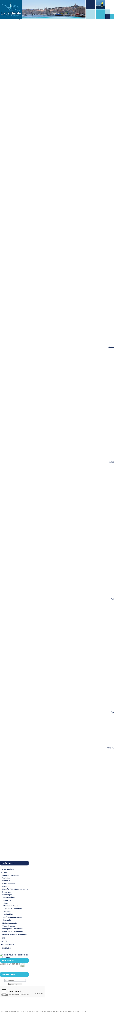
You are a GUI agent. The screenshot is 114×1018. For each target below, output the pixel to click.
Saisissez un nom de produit (12, 964)
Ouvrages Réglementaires (12, 929)
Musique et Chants (10, 906)
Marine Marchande (9, 923)
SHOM (43, 1011)
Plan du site (80, 1011)
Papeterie (7, 920)
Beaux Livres (7, 892)
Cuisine (6, 903)
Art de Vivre (7, 900)
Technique (6, 878)
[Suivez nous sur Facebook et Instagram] (14, 957)
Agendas (7, 911)
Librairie (3, 872)
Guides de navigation (10, 875)
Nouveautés (5, 948)
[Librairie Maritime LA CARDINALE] (10, 9)
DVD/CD (51, 1011)
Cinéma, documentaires (12, 917)
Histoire (5, 886)
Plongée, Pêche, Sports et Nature (15, 889)
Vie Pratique (7, 895)
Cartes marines (7, 869)
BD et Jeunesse (8, 883)
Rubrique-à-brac (7, 945)
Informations (68, 1011)
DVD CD (3, 941)
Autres (59, 1011)
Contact (12, 1011)
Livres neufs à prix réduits (12, 931)
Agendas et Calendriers (12, 909)
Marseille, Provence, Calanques (14, 934)
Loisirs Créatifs (9, 897)
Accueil (4, 1011)
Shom (2, 938)
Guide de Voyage (9, 926)
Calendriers (8, 914)
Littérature (6, 881)
